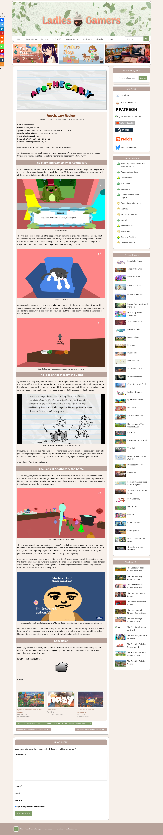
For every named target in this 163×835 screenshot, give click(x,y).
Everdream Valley (134, 464)
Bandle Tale (132, 352)
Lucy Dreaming (133, 498)
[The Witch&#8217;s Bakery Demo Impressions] (90, 699)
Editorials (99, 39)
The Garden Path (134, 321)
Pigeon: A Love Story (129, 172)
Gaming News (31, 39)
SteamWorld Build (135, 368)
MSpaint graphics (68, 724)
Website (18, 800)
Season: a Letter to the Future (137, 491)
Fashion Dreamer (134, 392)
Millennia (131, 345)
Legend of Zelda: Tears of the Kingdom (137, 483)
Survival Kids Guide (135, 294)
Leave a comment (77, 119)
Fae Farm (131, 432)
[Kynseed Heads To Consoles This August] (31, 699)
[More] (2, 64)
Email (18, 793)
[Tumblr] (2, 60)
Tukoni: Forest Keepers (130, 203)
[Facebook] (2, 20)
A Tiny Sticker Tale (135, 415)
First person (31, 724)
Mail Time (131, 407)
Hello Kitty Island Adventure (134, 314)
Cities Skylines (133, 522)
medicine (57, 724)
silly (89, 724)
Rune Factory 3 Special (137, 440)
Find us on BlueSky (129, 147)
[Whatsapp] (2, 46)
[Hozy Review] (61, 699)
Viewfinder (132, 448)
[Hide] (1, 68)
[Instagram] (2, 55)
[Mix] (2, 42)
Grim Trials (125, 183)
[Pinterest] (2, 33)
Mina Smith (62, 119)
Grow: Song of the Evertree (135, 548)
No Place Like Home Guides (136, 540)
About (110, 39)
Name (18, 786)
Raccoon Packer (127, 225)
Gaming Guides (72, 39)
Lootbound (125, 189)
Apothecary (21, 724)
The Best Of (56, 39)
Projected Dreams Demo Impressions (90, 729)
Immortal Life (133, 360)
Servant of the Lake (129, 214)
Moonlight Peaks (134, 261)
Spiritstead (125, 231)
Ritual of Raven (133, 276)
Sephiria (124, 208)
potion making (81, 724)
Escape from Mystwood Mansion (137, 305)
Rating (43, 39)
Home (19, 39)
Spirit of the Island (135, 399)
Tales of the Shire (134, 269)
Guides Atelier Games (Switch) (136, 457)
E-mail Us (125, 95)
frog (38, 724)
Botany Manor (133, 337)
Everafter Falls (133, 329)
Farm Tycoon (133, 530)
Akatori (124, 220)
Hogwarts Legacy (134, 376)
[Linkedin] (2, 29)
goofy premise (47, 724)
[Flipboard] (2, 51)
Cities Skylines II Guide (137, 384)
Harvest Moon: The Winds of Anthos (135, 425)
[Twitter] (2, 24)
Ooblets (130, 514)
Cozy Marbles (126, 177)
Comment (20, 754)
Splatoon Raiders (128, 242)
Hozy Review (51, 710)
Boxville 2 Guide (134, 285)
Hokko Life (132, 506)
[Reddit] (2, 37)
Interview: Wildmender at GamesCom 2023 (34, 729)
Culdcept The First (128, 237)
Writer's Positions (128, 102)
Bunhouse (131, 472)
